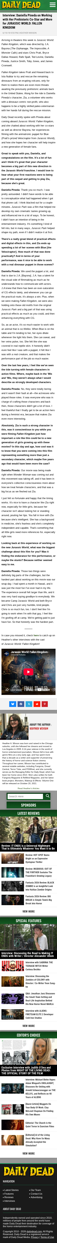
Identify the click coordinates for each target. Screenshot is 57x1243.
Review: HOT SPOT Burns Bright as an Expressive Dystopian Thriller (37, 858)
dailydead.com (34, 1231)
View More (29, 911)
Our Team (36, 1190)
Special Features (28, 920)
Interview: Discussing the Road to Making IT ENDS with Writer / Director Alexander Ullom (27, 954)
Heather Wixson (28, 33)
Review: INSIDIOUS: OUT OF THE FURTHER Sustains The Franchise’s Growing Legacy (39, 872)
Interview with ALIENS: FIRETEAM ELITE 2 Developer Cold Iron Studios (39, 1014)
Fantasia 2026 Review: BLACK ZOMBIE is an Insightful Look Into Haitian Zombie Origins (40, 886)
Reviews (8, 1197)
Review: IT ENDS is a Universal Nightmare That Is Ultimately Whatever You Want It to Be (28, 847)
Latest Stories (11, 1190)
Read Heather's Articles (28, 788)
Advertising (36, 1197)
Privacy (35, 1237)
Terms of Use (47, 1237)
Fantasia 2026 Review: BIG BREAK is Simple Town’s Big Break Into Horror (39, 900)
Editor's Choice (28, 1035)
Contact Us (36, 1194)
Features (9, 1194)
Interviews (9, 1201)
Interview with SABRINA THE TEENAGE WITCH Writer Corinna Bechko (39, 966)
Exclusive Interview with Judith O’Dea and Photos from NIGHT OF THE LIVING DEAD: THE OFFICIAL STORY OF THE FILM (26, 1070)
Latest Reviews (29, 813)
